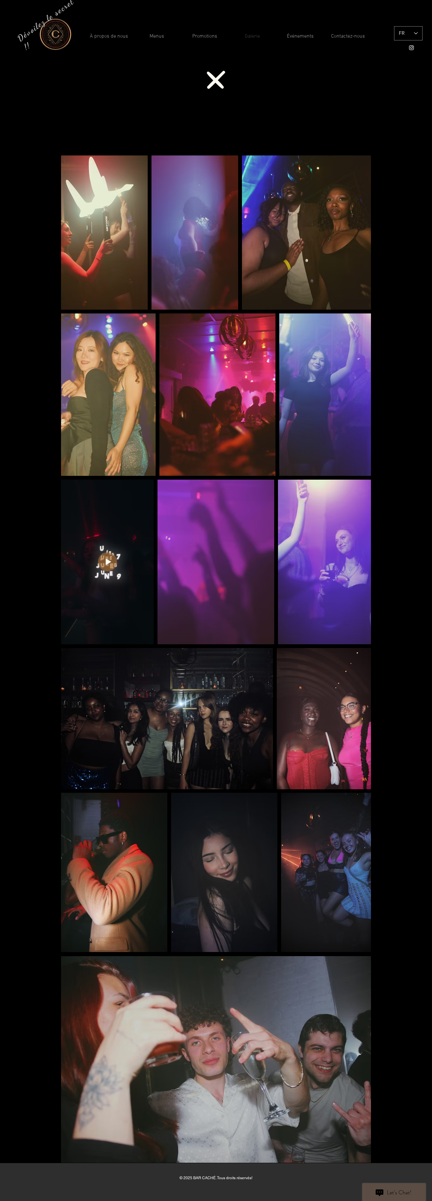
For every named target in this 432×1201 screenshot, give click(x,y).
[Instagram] (411, 48)
